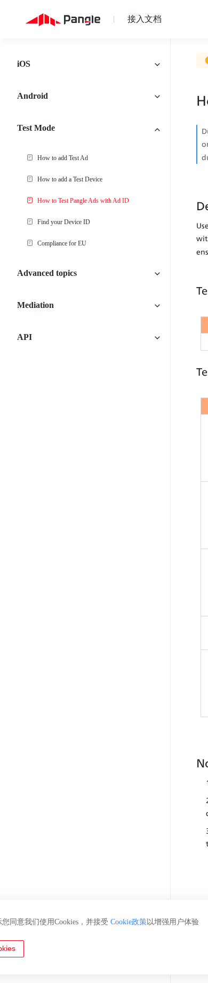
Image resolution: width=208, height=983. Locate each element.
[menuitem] (85, 158)
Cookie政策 (128, 922)
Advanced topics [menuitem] (47, 273)
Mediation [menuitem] (35, 305)
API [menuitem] (24, 337)
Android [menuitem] (32, 95)
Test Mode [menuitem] (36, 127)
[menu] (85, 510)
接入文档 (144, 18)
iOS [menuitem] (23, 63)
